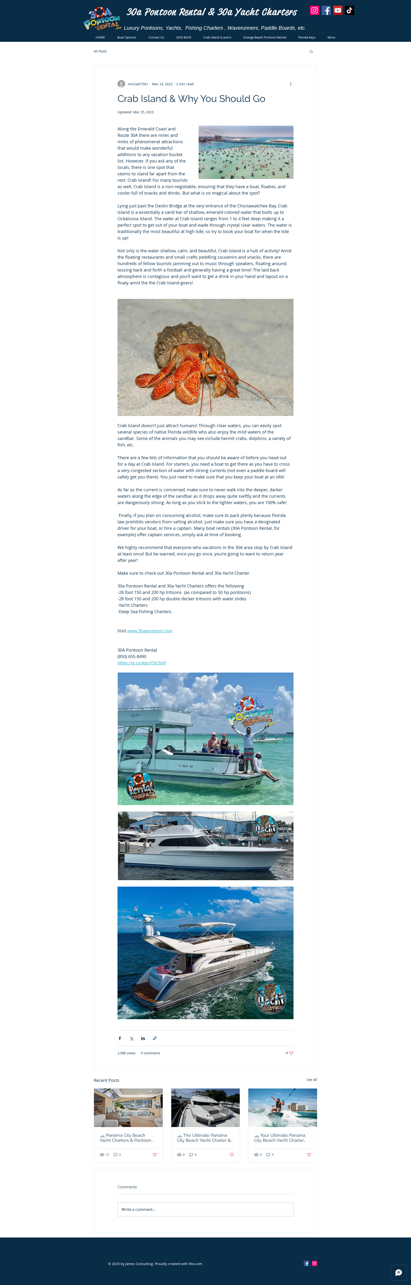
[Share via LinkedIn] (143, 1038)
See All (312, 1079)
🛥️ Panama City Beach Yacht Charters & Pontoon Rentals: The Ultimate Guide (128, 1138)
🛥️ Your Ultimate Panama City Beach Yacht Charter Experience (279, 1138)
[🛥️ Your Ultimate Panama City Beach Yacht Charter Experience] (282, 1108)
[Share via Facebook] (119, 1038)
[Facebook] (326, 10)
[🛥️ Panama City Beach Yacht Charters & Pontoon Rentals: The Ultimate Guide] (128, 1108)
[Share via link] (154, 1038)
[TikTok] (349, 10)
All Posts (100, 51)
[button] (311, 51)
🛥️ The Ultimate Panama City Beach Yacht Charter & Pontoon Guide (204, 1138)
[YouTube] (337, 10)
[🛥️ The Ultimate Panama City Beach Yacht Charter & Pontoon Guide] (205, 1108)
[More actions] (291, 84)
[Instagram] (314, 10)
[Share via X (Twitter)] (131, 1038)
